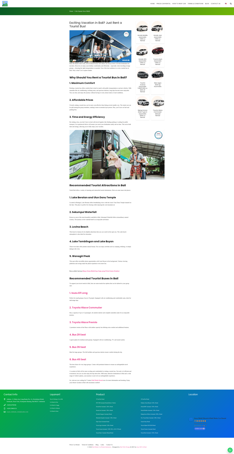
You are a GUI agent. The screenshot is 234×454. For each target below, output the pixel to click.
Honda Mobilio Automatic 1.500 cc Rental (143, 38)
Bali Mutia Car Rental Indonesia (101, 447)
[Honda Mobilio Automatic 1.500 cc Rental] (162, 410)
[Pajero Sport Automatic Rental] (117, 422)
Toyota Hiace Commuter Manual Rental (157, 113)
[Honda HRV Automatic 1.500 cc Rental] (162, 407)
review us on (199, 428)
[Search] (231, 4)
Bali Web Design (125, 447)
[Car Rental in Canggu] (71, 405)
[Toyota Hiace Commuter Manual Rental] (117, 433)
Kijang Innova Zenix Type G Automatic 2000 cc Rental (142, 113)
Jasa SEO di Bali (142, 447)
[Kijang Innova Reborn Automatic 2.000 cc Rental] (162, 414)
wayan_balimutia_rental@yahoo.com (17, 412)
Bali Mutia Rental (97, 380)
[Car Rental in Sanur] (71, 411)
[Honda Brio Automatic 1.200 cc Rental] (117, 407)
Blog (97, 445)
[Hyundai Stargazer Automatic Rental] (117, 414)
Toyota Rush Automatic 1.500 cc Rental (157, 62)
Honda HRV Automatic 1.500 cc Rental (143, 62)
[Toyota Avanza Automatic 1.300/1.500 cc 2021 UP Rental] (117, 429)
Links (102, 445)
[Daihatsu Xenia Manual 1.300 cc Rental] (162, 403)
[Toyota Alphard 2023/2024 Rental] (162, 425)
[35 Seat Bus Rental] (117, 399)
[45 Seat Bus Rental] (162, 399)
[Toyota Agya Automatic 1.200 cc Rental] (117, 425)
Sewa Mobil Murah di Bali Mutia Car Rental (210, 418)
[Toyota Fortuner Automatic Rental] (162, 429)
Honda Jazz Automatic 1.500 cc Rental (158, 38)
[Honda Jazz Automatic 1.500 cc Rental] (117, 410)
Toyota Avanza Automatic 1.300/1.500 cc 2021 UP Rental (142, 87)
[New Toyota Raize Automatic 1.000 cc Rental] (162, 418)
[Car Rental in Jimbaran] (71, 408)
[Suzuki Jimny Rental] (162, 422)
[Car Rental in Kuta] (71, 402)
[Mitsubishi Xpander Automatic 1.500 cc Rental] (117, 418)
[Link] (5, 3)
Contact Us (109, 445)
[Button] (230, 450)
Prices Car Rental (74, 445)
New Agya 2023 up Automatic (158, 84)
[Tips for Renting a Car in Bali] (71, 399)
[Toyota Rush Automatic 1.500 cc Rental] (162, 433)
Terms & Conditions (87, 445)
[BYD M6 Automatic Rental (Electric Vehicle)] (117, 403)
